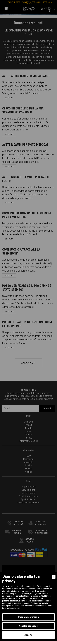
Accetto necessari (28, 626)
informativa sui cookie (11, 608)
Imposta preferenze (28, 617)
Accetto (28, 635)
